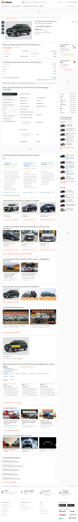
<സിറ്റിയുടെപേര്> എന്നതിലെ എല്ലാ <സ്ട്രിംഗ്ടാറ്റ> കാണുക (18, 253)
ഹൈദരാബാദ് (62, 100)
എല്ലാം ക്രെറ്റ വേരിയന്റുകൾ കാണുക (10, 195)
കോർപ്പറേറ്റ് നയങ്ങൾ (5, 511)
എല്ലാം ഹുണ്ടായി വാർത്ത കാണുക (10, 430)
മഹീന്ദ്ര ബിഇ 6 (69, 161)
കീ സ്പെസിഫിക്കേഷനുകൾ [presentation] (7, 47)
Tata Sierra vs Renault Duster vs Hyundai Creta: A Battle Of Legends (14, 325)
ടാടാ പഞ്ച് (68, 176)
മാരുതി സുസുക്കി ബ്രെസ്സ (69, 171)
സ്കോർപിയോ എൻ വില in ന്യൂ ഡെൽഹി (70, 159)
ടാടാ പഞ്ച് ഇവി (69, 199)
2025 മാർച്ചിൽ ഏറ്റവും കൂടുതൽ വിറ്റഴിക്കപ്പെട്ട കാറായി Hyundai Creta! (29, 422)
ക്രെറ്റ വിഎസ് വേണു (29, 219)
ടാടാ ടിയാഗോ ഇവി (69, 208)
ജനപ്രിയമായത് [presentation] (63, 121)
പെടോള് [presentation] (9, 157)
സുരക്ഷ (4, 113)
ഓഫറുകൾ (37, 17)
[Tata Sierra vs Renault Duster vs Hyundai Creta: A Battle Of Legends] (16, 317)
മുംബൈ (61, 96)
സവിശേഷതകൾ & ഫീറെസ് (24, 17)
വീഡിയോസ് (53, 17)
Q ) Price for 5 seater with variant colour (11, 470)
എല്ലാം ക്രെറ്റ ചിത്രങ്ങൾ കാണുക (10, 302)
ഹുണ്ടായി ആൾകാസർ (70, 128)
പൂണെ (61, 98)
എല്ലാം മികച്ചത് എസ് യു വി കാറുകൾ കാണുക (67, 182)
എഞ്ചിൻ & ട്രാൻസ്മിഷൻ (8, 94)
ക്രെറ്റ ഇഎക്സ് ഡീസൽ (46, 162)
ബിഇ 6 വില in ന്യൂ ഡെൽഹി (70, 163)
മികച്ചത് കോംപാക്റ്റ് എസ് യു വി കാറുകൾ (10, 450)
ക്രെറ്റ (2, 17)
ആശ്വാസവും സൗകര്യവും (8, 104)
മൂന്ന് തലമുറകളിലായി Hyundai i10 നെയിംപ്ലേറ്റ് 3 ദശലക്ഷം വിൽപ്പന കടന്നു (11, 422)
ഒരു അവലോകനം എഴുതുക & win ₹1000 (28, 366)
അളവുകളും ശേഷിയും (7, 102)
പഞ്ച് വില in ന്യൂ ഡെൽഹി (70, 179)
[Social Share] (76, 21)
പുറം (4, 110)
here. (39, 33)
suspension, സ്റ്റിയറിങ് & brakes (8, 99)
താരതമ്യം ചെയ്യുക (16, 192)
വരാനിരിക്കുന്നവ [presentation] (71, 121)
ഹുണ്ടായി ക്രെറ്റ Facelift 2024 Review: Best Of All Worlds (40, 325)
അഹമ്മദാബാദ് (63, 104)
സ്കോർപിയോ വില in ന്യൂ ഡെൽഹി (69, 168)
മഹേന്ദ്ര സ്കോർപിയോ (70, 165)
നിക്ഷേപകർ (3, 513)
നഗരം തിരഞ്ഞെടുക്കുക (71, 6)
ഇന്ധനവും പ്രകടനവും (7, 96)
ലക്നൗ (61, 106)
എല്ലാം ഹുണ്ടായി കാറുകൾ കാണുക (67, 147)
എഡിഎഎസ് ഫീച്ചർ (7, 118)
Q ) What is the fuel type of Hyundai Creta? (11, 478)
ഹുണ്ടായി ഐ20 (69, 143)
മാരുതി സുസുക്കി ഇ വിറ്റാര (70, 195)
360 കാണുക (47, 17)
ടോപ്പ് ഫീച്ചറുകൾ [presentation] (17, 47)
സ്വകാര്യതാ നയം (4, 509)
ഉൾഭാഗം (4, 107)
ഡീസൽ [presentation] (4, 157)
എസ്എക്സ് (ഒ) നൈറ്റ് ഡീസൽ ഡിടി (11, 17)
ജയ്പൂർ (61, 108)
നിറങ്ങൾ (42, 17)
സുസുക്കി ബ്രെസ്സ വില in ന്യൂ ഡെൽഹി (70, 174)
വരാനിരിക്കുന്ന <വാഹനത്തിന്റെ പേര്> (47, 450)
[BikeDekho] (62, 511)
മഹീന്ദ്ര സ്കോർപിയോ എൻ (70, 155)
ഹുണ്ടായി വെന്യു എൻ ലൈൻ (70, 134)
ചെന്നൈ (61, 102)
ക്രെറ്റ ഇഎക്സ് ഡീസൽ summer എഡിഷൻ (29, 163)
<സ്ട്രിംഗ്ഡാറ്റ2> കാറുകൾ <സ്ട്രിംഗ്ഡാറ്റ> (27, 450)
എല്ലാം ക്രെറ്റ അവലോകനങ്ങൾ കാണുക (11, 402)
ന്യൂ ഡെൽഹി (45, 30)
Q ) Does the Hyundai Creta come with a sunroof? (13, 466)
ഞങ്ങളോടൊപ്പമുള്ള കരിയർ (6, 506)
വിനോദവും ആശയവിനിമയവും (9, 115)
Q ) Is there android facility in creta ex (10, 474)
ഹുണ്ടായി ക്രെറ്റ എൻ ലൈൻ (70, 139)
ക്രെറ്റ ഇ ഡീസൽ (8, 162)
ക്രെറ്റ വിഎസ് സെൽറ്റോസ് (11, 219)
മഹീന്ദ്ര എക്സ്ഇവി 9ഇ (70, 204)
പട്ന (61, 110)
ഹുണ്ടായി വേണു (69, 124)
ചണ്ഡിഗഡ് (62, 112)
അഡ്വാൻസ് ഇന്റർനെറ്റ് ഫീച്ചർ (9, 121)
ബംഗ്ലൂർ (62, 94)
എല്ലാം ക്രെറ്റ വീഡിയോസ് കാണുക (10, 332)
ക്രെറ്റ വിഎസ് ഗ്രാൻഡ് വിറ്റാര (48, 219)
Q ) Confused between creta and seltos (11, 461)
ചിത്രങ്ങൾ (32, 17)
